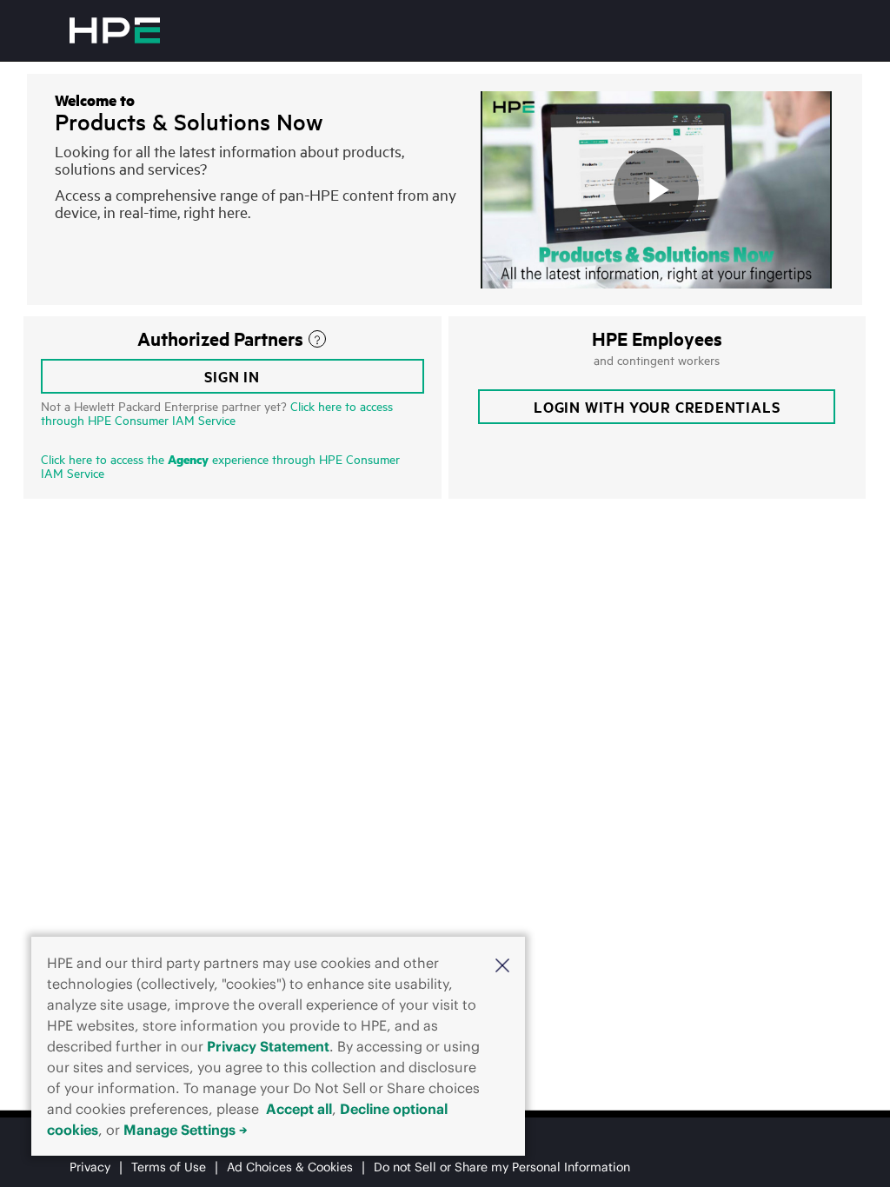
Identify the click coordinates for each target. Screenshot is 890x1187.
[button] (502, 964)
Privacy (90, 1167)
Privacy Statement (268, 1046)
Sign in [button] (232, 376)
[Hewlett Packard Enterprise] (115, 30)
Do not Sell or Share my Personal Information (502, 1167)
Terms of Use (168, 1167)
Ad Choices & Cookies (290, 1167)
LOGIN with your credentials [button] (657, 406)
